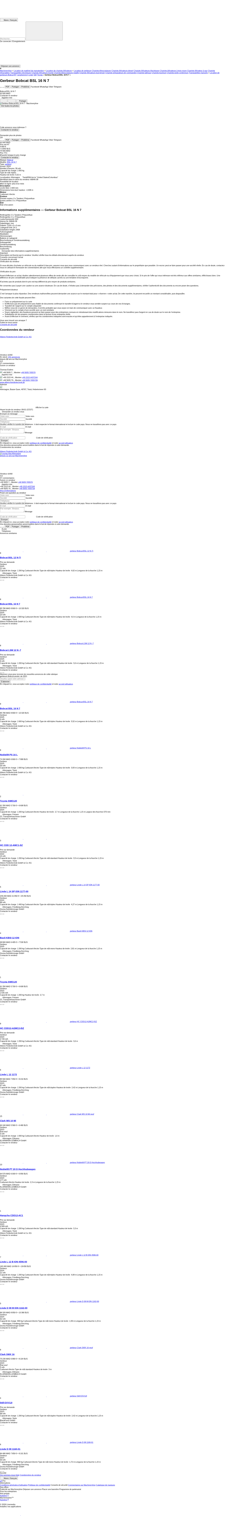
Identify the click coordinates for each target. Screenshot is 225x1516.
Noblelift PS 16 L (9, 754)
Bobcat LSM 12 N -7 (10, 650)
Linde (30, 75)
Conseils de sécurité (8, 325)
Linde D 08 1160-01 (10, 1449)
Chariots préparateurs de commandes (121, 73)
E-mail (28, 427)
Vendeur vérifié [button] (6, 355)
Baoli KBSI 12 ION (9, 938)
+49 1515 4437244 (30, 377)
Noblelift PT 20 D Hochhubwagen (18, 1169)
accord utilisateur (66, 443)
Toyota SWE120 (8, 801)
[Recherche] (44, 31)
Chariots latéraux (144, 73)
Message (28, 433)
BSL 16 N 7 (12, 162)
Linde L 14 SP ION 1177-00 (14, 891)
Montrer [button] (17, 373)
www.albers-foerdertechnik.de (12, 382)
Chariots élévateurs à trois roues (173, 71)
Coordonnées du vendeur (30, 1475)
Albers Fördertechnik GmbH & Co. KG (16, 337)
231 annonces (14, 357)
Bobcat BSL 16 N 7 (10, 604)
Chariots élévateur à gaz (197, 71)
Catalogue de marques (105, 1485)
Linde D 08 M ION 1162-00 (13, 1308)
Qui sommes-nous (7, 1475)
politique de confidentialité (41, 443)
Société (29, 419)
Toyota (40, 75)
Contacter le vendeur (9, 130)
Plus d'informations (8, 491)
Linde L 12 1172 (8, 1074)
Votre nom (30, 416)
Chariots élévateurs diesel (122, 71)
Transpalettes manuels (198, 73)
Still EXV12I (6, 1402)
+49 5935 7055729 (30, 380)
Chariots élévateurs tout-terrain (92, 73)
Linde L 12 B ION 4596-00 (13, 1262)
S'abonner (5, 682)
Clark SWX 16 (7, 1354)
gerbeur (8, 164)
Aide (17, 1475)
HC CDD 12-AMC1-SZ (11, 845)
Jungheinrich (22, 75)
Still (35, 75)
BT (15, 75)
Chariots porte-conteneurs (177, 73)
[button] (112, 53)
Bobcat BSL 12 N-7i (10, 557)
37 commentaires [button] (7, 363)
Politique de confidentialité (39, 1485)
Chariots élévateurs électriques (146, 71)
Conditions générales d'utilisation (14, 1485)
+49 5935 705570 (28, 373)
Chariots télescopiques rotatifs (66, 73)
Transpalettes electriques (20, 73)
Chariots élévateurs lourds (42, 73)
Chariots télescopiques (101, 71)
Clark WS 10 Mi (8, 1120)
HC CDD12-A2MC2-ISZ (12, 1028)
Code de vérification (44, 438)
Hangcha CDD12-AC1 (11, 1215)
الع (1, 1481)
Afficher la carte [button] (42, 407)
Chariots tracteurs (159, 73)
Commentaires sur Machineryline (82, 1485)
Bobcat (10, 160)
